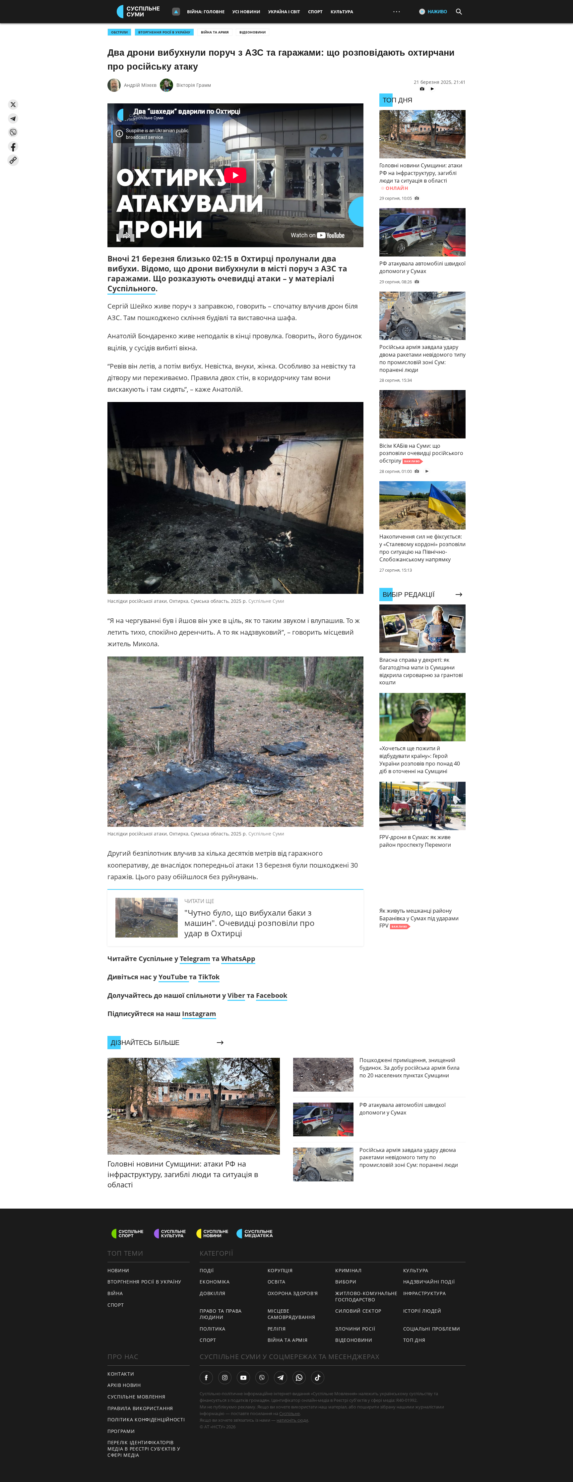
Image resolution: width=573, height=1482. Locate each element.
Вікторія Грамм (193, 85)
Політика (212, 1329)
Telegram (195, 958)
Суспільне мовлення (136, 1397)
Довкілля (212, 1293)
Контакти (120, 1374)
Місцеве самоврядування (291, 1314)
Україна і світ (284, 12)
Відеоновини (252, 32)
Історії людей (422, 1311)
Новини (118, 1270)
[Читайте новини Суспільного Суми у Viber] (262, 1377)
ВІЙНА (115, 1293)
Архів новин (124, 1385)
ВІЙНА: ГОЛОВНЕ (205, 12)
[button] (13, 104)
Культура (342, 12)
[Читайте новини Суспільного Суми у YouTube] (243, 1377)
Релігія (277, 1329)
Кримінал (348, 1270)
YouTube (174, 976)
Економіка (214, 1282)
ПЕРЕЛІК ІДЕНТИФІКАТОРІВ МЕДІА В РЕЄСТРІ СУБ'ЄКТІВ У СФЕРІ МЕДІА (143, 1448)
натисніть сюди (292, 1420)
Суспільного (131, 288)
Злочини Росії (355, 1329)
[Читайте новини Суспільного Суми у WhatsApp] (299, 1377)
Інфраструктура (424, 1293)
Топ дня (414, 1340)
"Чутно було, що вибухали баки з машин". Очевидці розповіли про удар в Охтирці (249, 923)
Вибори (345, 1282)
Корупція (280, 1270)
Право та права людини (221, 1314)
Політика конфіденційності (146, 1419)
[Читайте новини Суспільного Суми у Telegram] (280, 1377)
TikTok (209, 976)
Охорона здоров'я (293, 1293)
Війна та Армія (215, 32)
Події (207, 1270)
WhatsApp (238, 958)
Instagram (199, 1013)
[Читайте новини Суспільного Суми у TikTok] (317, 1377)
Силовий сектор (358, 1311)
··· (397, 11)
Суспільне (289, 1413)
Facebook (271, 995)
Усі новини (246, 12)
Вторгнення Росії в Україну (164, 32)
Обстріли (119, 32)
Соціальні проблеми (432, 1329)
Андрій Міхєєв (140, 85)
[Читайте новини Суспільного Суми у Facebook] (206, 1377)
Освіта (277, 1282)
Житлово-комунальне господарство (366, 1296)
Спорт (315, 12)
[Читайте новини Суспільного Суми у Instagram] (224, 1377)
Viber (236, 995)
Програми (121, 1431)
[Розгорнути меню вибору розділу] (176, 12)
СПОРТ (115, 1305)
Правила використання (140, 1408)
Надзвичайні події (429, 1282)
